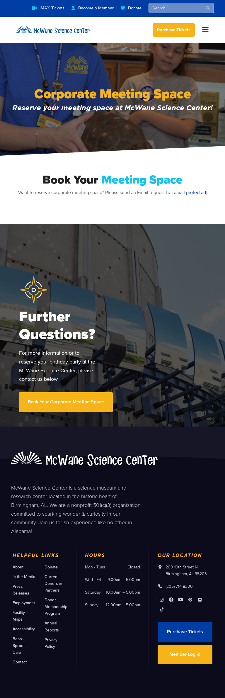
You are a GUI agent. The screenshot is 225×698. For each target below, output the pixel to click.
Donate (135, 8)
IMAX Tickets (52, 8)
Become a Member (96, 8)
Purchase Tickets (173, 30)
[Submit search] (208, 8)
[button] (205, 29)
